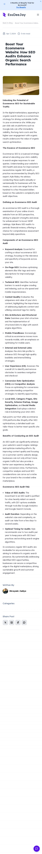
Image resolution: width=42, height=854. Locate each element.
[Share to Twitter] (5, 622)
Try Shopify (21, 7)
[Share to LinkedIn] (11, 622)
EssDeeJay (14, 15)
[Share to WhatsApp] (24, 622)
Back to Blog (8, 23)
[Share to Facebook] (18, 622)
